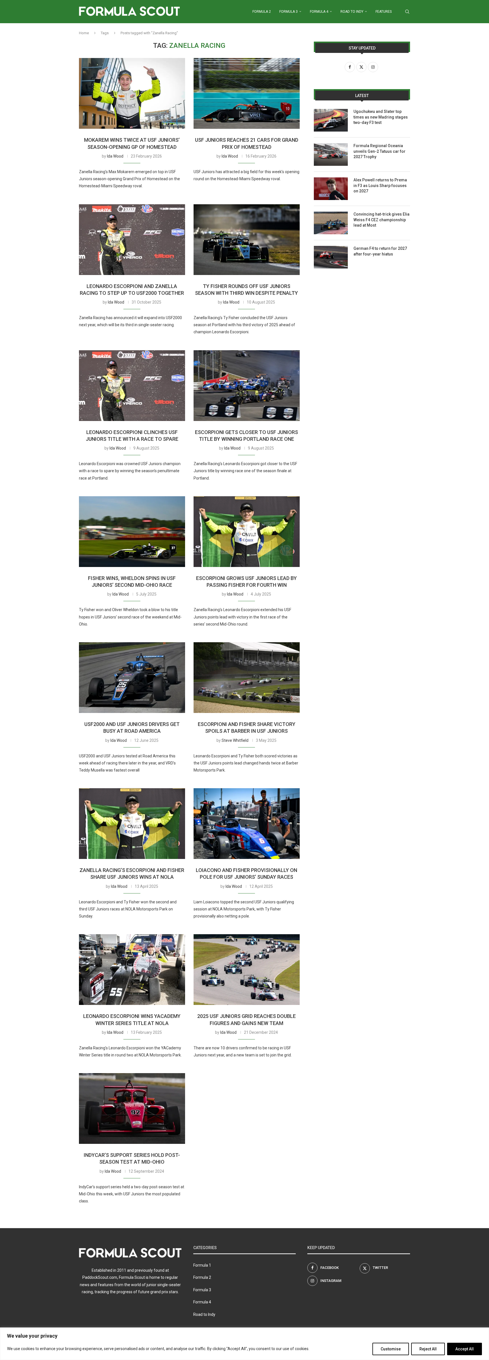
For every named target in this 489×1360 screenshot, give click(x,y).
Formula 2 (261, 12)
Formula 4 (319, 12)
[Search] (407, 11)
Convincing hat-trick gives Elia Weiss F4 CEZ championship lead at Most (381, 219)
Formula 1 (202, 1265)
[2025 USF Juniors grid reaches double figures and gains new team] (247, 969)
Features (384, 12)
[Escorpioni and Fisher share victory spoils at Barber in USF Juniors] (247, 677)
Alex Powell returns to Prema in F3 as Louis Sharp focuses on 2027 (380, 185)
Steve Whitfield (235, 740)
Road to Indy (351, 12)
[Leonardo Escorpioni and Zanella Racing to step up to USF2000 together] (132, 239)
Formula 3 (288, 12)
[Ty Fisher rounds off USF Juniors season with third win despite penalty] (247, 239)
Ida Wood (115, 156)
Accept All (464, 1349)
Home (84, 33)
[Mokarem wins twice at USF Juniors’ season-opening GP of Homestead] (132, 93)
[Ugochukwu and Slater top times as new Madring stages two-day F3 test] (331, 120)
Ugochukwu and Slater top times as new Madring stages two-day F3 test (380, 117)
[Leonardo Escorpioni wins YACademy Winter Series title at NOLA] (132, 969)
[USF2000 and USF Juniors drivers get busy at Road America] (132, 677)
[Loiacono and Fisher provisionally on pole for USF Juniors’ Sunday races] (247, 823)
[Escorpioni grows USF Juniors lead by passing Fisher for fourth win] (247, 531)
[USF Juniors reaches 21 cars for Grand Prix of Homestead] (247, 93)
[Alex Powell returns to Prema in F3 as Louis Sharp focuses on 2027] (331, 188)
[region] (244, 1343)
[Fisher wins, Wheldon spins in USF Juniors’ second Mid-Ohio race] (132, 531)
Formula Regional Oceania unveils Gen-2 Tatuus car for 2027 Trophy (379, 151)
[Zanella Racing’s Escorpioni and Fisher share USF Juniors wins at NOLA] (132, 823)
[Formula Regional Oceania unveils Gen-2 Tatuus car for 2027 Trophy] (331, 154)
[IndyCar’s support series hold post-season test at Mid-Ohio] (132, 1108)
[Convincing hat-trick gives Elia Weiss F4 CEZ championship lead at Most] (331, 223)
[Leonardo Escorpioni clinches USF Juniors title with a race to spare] (132, 385)
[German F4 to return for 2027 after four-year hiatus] (331, 257)
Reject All (428, 1349)
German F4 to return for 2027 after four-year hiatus (380, 251)
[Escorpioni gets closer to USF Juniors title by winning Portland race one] (247, 385)
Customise (391, 1349)
